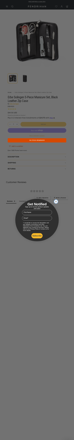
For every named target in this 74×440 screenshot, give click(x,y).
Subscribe (37, 236)
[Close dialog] (56, 201)
